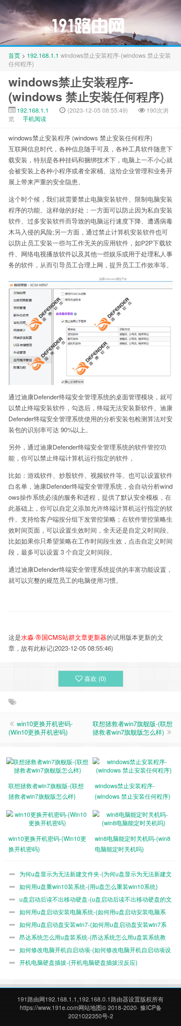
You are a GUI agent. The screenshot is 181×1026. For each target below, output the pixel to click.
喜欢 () (95, 678)
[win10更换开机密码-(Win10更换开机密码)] (47, 817)
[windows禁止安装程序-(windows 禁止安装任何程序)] (133, 764)
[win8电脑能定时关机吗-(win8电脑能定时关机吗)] (133, 817)
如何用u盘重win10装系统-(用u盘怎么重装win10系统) (88, 886)
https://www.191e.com (49, 1007)
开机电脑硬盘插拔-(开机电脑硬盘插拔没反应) (78, 962)
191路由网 (31, 999)
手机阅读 (34, 118)
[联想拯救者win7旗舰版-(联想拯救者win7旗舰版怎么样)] (47, 764)
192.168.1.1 (43, 55)
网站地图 (90, 1007)
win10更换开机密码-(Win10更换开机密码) (40, 727)
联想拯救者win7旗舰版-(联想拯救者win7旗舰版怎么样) (133, 727)
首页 (14, 55)
